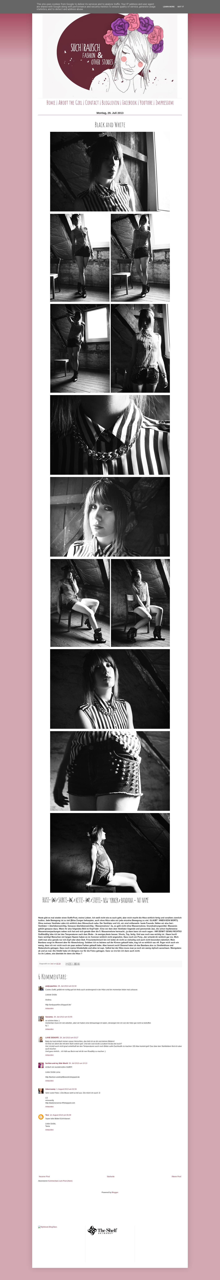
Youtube (146, 102)
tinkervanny (50, 1089)
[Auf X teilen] (72, 963)
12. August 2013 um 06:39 (60, 1115)
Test (47, 1115)
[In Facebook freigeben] (75, 963)
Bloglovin (110, 102)
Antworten (49, 1008)
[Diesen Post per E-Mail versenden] (67, 963)
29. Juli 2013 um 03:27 (69, 1038)
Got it (180, 7)
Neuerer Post (44, 1177)
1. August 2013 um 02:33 (66, 1089)
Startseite (110, 1177)
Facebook (129, 102)
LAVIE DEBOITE (52, 1038)
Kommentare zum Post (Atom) (60, 1181)
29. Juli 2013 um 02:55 (63, 1017)
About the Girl (70, 102)
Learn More (169, 7)
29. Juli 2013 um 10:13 (78, 1063)
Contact (92, 102)
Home (50, 102)
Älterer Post (176, 1177)
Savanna (49, 1017)
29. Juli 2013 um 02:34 (67, 986)
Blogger (115, 1192)
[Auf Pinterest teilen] (78, 963)
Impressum (164, 102)
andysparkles (51, 986)
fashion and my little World (56, 1063)
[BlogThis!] (69, 963)
